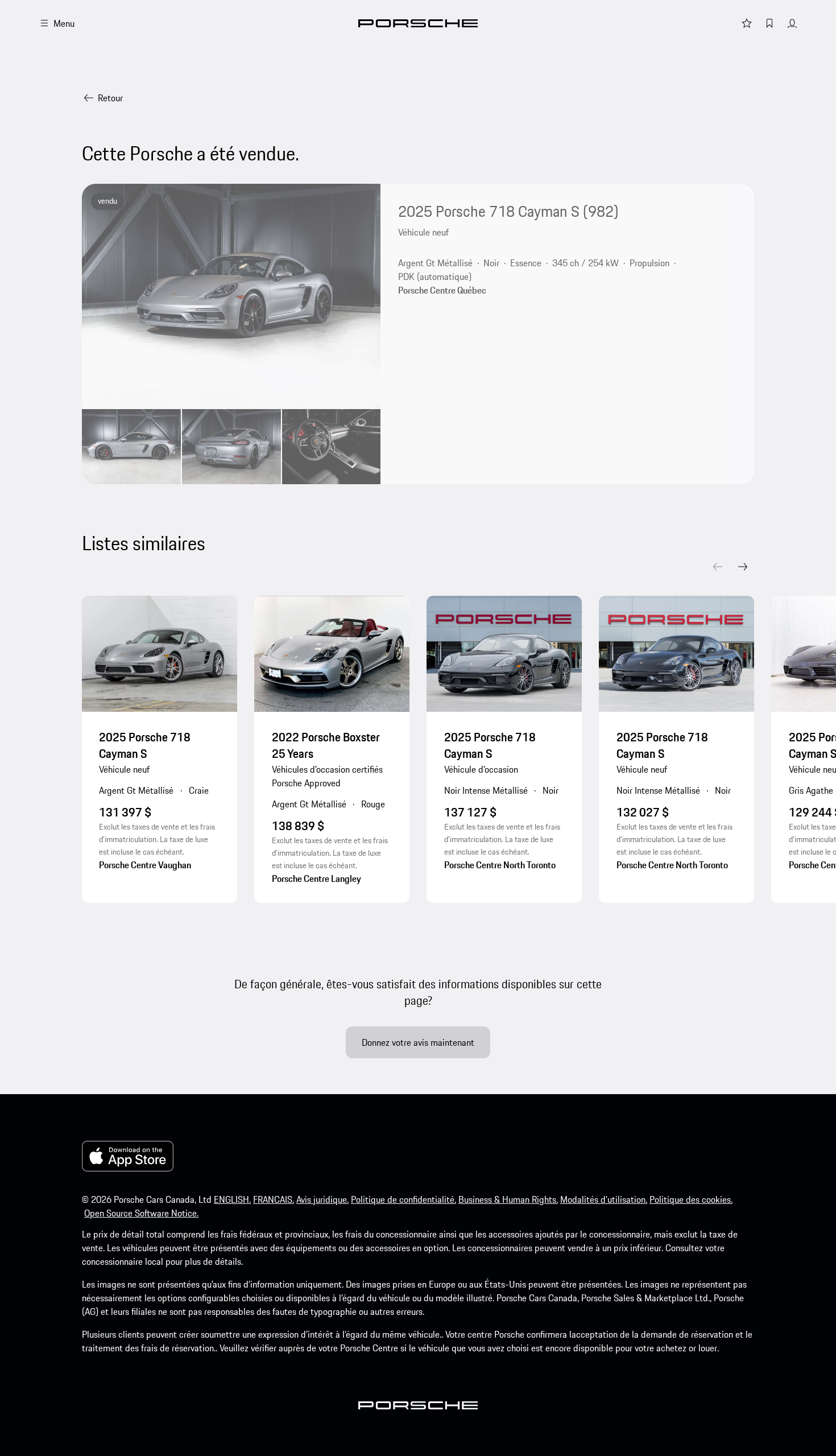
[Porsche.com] (418, 23)
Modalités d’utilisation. (603, 1199)
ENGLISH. (232, 1199)
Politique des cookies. (690, 1199)
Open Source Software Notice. (141, 1213)
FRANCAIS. (273, 1199)
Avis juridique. (322, 1199)
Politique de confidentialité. (403, 1199)
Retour (110, 98)
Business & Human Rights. (508, 1199)
